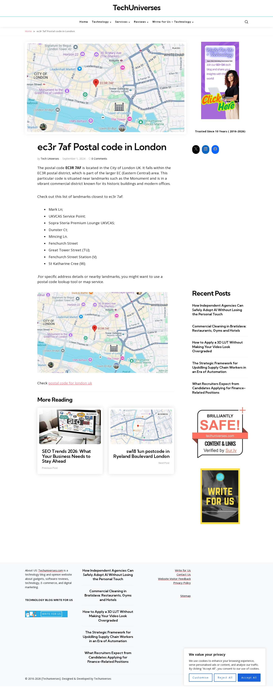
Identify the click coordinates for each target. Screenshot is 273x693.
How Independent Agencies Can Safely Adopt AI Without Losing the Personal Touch (217, 309)
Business (92, 414)
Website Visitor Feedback (174, 579)
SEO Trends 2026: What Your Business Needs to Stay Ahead (66, 456)
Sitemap (185, 596)
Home (28, 31)
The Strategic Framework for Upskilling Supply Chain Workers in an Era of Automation (219, 367)
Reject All (225, 677)
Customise (201, 677)
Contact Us (184, 574)
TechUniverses (136, 8)
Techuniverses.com (50, 570)
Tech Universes (50, 158)
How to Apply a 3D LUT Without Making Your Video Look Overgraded (217, 346)
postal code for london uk (70, 383)
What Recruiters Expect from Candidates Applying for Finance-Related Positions (219, 388)
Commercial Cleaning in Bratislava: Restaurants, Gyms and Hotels (219, 328)
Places (176, 48)
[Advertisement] (220, 218)
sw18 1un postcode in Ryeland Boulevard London (141, 453)
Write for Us (183, 570)
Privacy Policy (182, 583)
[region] (225, 667)
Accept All (249, 677)
